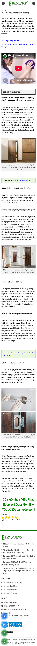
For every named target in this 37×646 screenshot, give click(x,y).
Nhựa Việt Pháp (16, 29)
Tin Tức (3, 10)
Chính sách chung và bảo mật (12, 583)
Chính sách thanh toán (10, 590)
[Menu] (3, 3)
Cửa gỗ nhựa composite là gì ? (21, 180)
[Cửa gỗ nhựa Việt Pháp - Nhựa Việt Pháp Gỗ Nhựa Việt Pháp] (18, 3)
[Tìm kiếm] (33, 3)
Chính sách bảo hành (10, 586)
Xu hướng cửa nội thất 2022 (10, 41)
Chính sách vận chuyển (10, 593)
